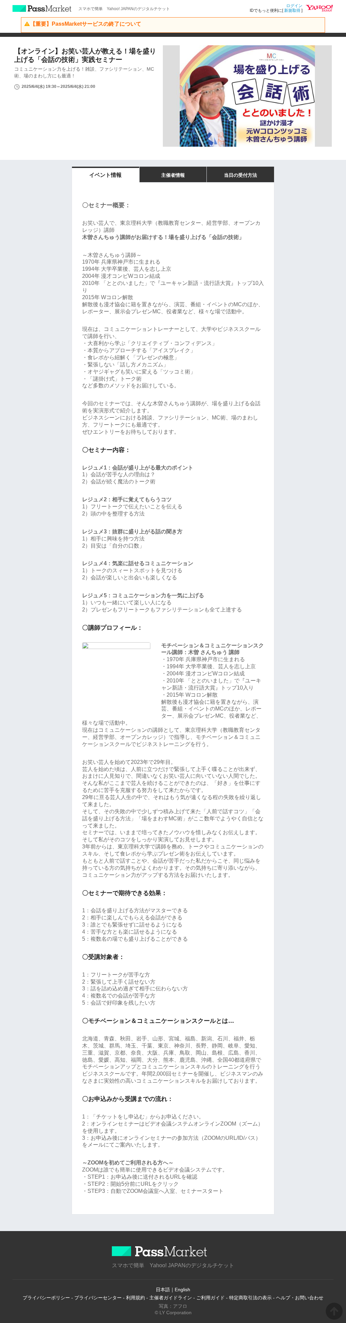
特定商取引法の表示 (250, 1297)
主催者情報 (173, 175)
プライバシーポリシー (46, 1297)
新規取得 (292, 10)
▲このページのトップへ (334, 1311)
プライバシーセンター (98, 1297)
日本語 (163, 1289)
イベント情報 (105, 175)
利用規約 (135, 1297)
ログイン (294, 5)
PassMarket (42, 8)
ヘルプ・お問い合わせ (299, 1297)
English (182, 1289)
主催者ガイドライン (170, 1297)
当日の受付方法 (240, 175)
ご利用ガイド (210, 1297)
